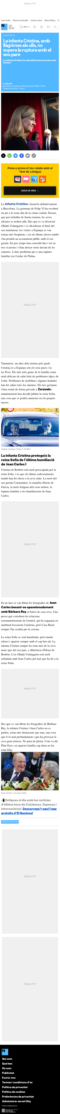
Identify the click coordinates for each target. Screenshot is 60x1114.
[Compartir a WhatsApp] (9, 155)
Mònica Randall (20, 20)
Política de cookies (13, 1092)
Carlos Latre (36, 20)
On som (6, 1068)
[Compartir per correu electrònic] (27, 155)
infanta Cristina (16, 204)
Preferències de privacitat (18, 1097)
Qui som (7, 1059)
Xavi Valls (6, 20)
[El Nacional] (30, 1052)
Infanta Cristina (10, 822)
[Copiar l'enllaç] (34, 155)
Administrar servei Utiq (16, 1101)
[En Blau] (4, 27)
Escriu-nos (9, 1078)
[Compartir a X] (3, 155)
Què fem (7, 1064)
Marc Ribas (50, 20)
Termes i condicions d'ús (17, 1082)
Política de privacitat (15, 1087)
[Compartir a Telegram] (15, 155)
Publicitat (8, 1073)
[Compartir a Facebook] (21, 155)
